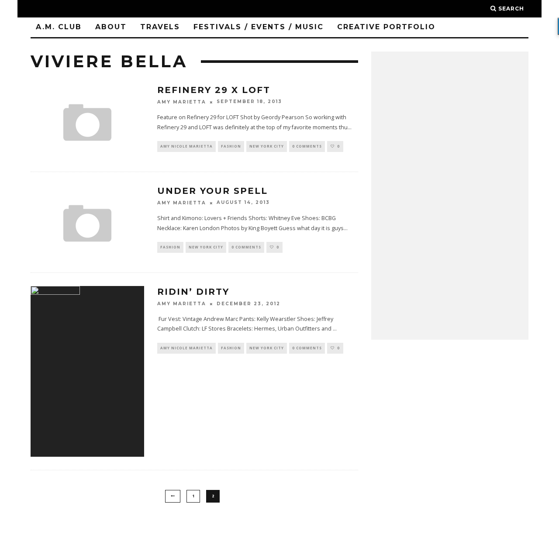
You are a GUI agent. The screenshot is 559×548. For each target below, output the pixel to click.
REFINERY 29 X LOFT (213, 90)
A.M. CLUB (59, 27)
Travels (160, 27)
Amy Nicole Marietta (186, 146)
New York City (266, 146)
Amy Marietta (181, 102)
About (111, 27)
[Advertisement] (449, 196)
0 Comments (307, 146)
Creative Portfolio (386, 27)
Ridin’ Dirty (193, 291)
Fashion (231, 146)
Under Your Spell (212, 191)
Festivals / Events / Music (258, 27)
